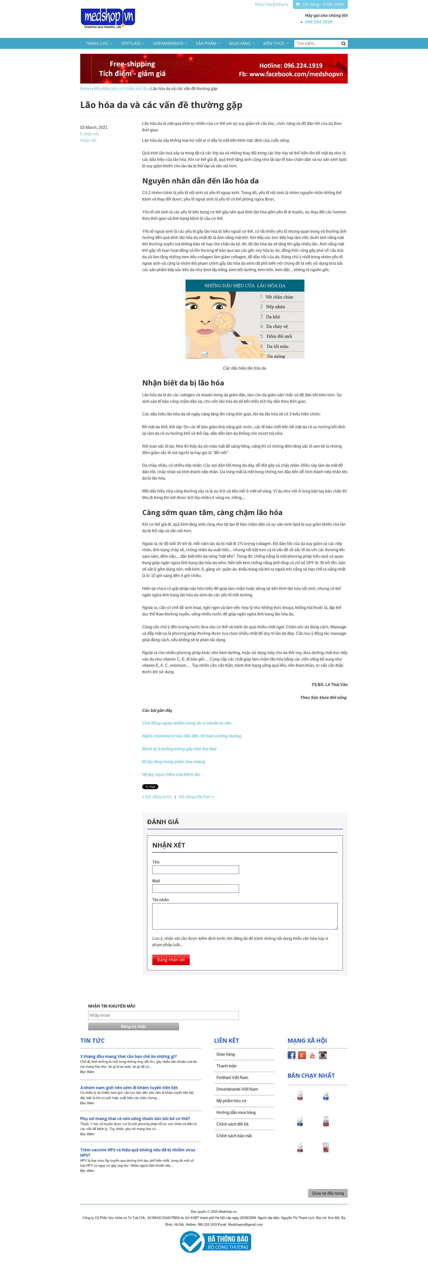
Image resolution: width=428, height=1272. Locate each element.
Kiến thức (274, 43)
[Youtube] (312, 1056)
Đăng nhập (263, 4)
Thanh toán (226, 1066)
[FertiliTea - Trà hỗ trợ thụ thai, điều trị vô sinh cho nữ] (326, 1152)
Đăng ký (281, 4)
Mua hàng (240, 43)
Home (85, 89)
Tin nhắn (160, 900)
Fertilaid (131, 43)
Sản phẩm (206, 43)
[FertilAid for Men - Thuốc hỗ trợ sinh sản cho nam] (300, 1126)
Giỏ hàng (323, 4)
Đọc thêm (87, 1072)
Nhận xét (88, 140)
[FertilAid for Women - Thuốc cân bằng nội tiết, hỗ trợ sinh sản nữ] (326, 1126)
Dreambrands (168, 43)
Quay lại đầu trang (328, 1193)
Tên (156, 862)
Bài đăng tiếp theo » (196, 797)
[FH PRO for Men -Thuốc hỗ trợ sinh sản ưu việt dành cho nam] (326, 1100)
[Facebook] (291, 1056)
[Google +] (302, 1056)
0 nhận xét (89, 134)
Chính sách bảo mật (234, 1136)
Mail (156, 881)
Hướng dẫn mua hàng (236, 1112)
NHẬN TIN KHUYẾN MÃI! (111, 1006)
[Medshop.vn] (108, 18)
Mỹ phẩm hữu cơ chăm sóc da (120, 89)
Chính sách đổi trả (232, 1124)
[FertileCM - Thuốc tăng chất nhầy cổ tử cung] (300, 1152)
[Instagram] (323, 1056)
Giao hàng (225, 1054)
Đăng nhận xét (171, 959)
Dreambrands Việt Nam (237, 1089)
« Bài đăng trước (157, 797)
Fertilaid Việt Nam (232, 1077)
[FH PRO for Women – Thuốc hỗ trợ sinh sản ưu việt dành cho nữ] (300, 1100)
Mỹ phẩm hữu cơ (231, 1101)
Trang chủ (96, 43)
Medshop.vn (227, 1212)
